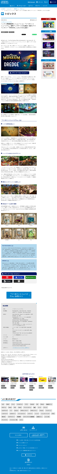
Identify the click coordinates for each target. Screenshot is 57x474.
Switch (19, 407)
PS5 (15, 407)
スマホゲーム (3, 387)
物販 (34, 407)
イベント (31, 389)
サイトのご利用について (23, 442)
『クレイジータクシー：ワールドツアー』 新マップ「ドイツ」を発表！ (42, 383)
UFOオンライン (34, 410)
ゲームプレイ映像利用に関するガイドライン (27, 450)
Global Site (29, 455)
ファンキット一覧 (13, 419)
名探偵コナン (39, 416)
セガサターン (12, 413)
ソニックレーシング (45, 413)
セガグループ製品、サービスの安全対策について (28, 447)
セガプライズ (4, 410)
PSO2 (53, 413)
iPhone (42, 404)
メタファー (30, 413)
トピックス (45, 5)
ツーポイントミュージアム (6, 21)
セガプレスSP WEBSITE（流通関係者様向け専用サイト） (38, 435)
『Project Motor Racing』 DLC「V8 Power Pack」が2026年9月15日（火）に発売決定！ (14, 383)
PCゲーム (22, 8)
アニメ (31, 5)
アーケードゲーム (27, 407)
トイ (11, 410)
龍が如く (4, 416)
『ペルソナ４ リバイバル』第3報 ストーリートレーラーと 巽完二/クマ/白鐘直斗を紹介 (24, 383)
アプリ (26, 404)
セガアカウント (11, 416)
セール (21, 419)
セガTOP (3, 8)
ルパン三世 (47, 416)
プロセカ (41, 410)
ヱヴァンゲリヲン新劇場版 (28, 416)
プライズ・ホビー (22, 5)
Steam (10, 407)
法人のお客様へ (18, 435)
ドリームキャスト (21, 413)
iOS (37, 404)
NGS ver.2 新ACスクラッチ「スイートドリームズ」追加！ (51, 383)
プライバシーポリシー (22, 445)
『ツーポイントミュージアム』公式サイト (19, 295)
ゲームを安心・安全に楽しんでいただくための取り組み (29, 440)
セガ (3, 404)
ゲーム (13, 5)
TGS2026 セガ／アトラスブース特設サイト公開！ (33, 383)
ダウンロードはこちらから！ (20, 72)
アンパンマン (4, 419)
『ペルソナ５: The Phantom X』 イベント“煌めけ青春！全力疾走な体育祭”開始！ (5, 383)
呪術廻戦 (19, 416)
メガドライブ (4, 413)
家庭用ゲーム (16, 8)
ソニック (37, 413)
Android (32, 404)
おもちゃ (16, 410)
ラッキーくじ (48, 410)
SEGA (7, 404)
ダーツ (38, 5)
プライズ (45, 407)
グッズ (39, 407)
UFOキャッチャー (24, 410)
